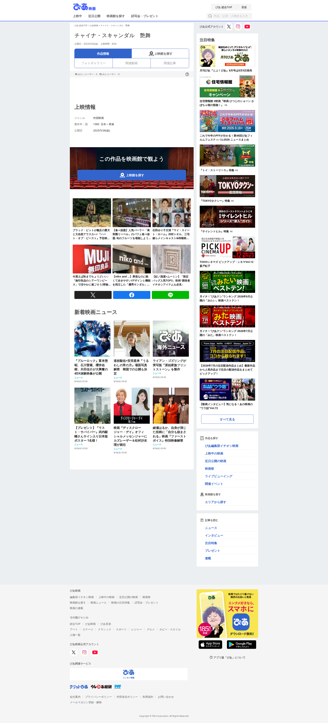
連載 (208, 558)
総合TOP (75, 624)
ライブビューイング (218, 476)
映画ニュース (98, 602)
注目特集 (211, 543)
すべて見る (227, 419)
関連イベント (214, 484)
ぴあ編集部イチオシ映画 (221, 446)
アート (74, 629)
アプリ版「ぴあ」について (229, 657)
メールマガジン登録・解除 (86, 702)
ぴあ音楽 (105, 624)
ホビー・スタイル (170, 629)
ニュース (211, 528)
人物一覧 (75, 635)
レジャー (136, 629)
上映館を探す (163, 53)
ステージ (88, 629)
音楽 (244, 7)
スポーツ (121, 629)
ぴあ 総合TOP (223, 7)
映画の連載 (76, 608)
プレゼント (212, 550)
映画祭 (209, 468)
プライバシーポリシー (98, 697)
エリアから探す (215, 502)
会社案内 (75, 697)
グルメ (151, 629)
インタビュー (214, 535)
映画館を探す (116, 16)
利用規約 (148, 697)
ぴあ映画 (94, 25)
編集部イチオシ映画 (82, 597)
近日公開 (94, 16)
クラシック (104, 629)
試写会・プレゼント (144, 16)
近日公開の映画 (215, 461)
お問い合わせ (166, 697)
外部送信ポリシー (127, 697)
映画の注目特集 (120, 602)
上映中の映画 (214, 453)
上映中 (77, 16)
